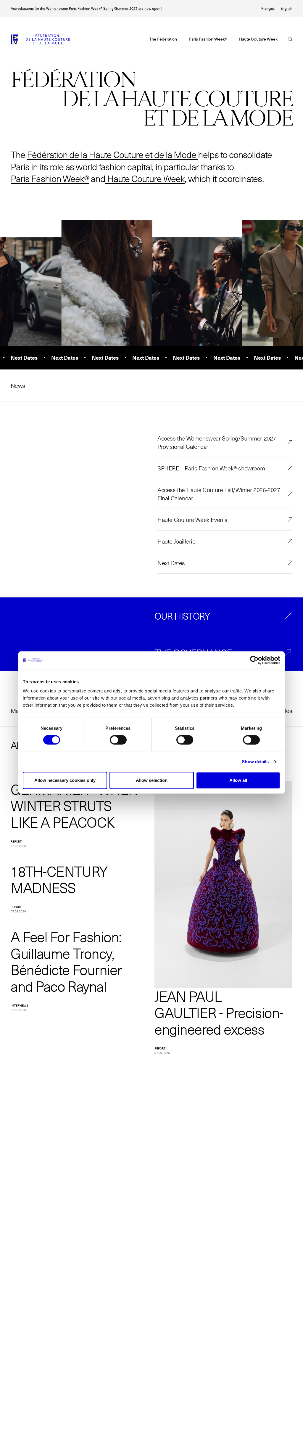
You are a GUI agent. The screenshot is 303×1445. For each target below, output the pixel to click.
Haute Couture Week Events (192, 519)
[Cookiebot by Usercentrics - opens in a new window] (254, 660)
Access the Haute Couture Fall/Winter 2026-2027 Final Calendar (218, 494)
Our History (182, 615)
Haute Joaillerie (176, 541)
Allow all (238, 780)
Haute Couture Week (145, 178)
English (286, 8)
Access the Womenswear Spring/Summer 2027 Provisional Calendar (216, 442)
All (15, 744)
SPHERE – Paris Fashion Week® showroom (211, 468)
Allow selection (151, 780)
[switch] (118, 740)
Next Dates (171, 563)
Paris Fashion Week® (50, 178)
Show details (255, 761)
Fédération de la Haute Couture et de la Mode (111, 154)
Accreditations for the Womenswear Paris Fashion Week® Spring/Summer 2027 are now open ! (86, 8)
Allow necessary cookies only (65, 780)
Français (268, 8)
